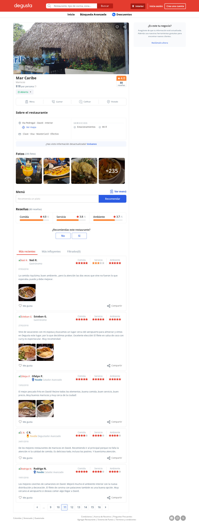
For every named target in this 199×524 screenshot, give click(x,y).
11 (65, 507)
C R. (29, 432)
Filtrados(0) (74, 251)
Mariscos (20, 82)
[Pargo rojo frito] (27, 408)
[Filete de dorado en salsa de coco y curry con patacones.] (45, 352)
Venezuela (27, 518)
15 (92, 507)
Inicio (71, 14)
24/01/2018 (23, 441)
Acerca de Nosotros (102, 516)
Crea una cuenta (175, 6)
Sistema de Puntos (106, 519)
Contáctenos (86, 516)
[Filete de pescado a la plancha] (27, 292)
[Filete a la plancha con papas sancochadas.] (27, 352)
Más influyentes (51, 251)
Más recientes (27, 251)
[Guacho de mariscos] (45, 408)
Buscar (105, 6)
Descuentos (122, 14)
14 (85, 507)
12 (71, 507)
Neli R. (33, 260)
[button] (30, 102)
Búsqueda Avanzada (93, 14)
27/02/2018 (23, 325)
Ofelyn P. (37, 376)
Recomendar (112, 198)
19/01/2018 (23, 477)
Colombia (17, 518)
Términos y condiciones (126, 519)
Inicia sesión (156, 6)
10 (58, 507)
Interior (139, 6)
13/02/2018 (23, 385)
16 (99, 507)
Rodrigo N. (40, 468)
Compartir (116, 305)
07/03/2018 (23, 269)
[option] (71, 54)
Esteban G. (40, 316)
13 (78, 507)
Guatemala (39, 518)
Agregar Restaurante (86, 519)
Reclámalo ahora (160, 42)
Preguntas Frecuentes (122, 516)
